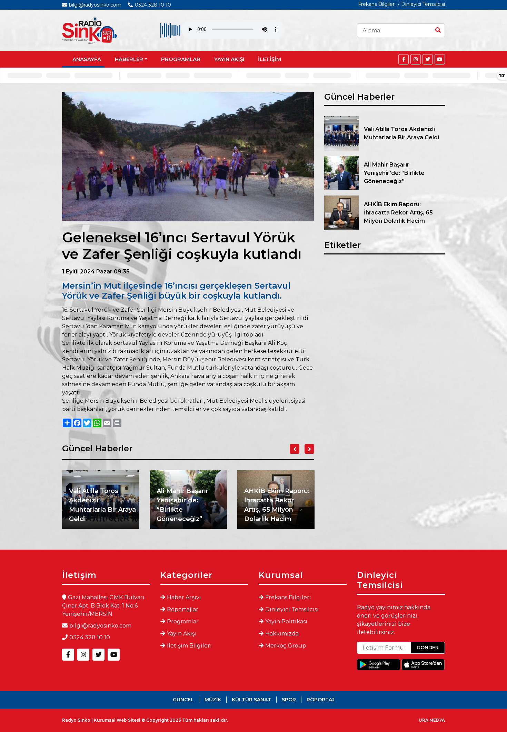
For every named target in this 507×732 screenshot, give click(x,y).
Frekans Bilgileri (377, 4)
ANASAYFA (86, 59)
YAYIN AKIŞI (229, 59)
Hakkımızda (282, 633)
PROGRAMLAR (180, 59)
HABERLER (129, 59)
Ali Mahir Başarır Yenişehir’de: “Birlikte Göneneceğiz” (182, 505)
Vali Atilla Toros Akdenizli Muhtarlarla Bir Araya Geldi (102, 505)
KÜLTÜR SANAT (251, 699)
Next (309, 449)
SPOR (289, 699)
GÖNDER (428, 647)
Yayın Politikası (286, 621)
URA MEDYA (432, 720)
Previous (294, 449)
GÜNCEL (183, 699)
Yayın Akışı (182, 633)
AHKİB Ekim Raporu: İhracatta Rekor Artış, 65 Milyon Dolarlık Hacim (277, 505)
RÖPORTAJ (321, 699)
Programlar (183, 621)
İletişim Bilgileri (189, 645)
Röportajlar (182, 609)
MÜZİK (213, 699)
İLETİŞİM (269, 59)
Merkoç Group (285, 645)
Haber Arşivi (184, 597)
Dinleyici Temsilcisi (423, 4)
